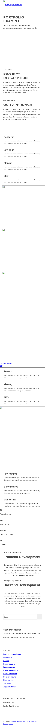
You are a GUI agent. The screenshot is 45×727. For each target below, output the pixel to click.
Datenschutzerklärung (12, 654)
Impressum (7, 657)
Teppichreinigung (9, 687)
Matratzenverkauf (10, 674)
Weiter (9, 363)
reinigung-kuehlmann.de (18, 721)
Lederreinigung (9, 664)
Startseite (7, 683)
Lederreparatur (9, 667)
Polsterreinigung (9, 677)
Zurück (3, 363)
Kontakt (6, 661)
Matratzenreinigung (10, 670)
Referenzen (7, 680)
